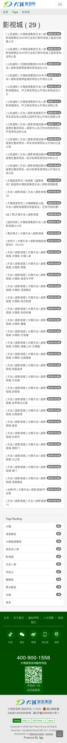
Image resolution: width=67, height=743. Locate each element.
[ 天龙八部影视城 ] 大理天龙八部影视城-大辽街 (33, 457)
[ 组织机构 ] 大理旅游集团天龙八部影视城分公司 (33, 223)
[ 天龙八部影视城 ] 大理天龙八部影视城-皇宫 (33, 423)
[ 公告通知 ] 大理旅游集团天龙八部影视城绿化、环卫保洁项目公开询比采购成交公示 (33, 90)
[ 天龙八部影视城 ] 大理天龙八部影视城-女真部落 (33, 412)
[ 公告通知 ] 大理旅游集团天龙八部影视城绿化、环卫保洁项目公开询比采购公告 (33, 103)
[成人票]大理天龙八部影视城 (33, 214)
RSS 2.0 (26, 720)
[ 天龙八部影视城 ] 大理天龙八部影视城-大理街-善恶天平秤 (33, 276)
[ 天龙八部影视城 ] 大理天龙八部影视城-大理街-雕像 (33, 321)
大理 (33, 526)
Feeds (17, 720)
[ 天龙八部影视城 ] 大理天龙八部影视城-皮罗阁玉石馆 (33, 401)
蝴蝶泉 (33, 579)
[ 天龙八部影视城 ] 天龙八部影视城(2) (33, 193)
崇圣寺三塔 (33, 549)
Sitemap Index (36, 733)
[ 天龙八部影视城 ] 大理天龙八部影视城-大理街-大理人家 (33, 254)
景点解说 (33, 587)
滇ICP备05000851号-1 (46, 713)
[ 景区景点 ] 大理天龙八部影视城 (33, 233)
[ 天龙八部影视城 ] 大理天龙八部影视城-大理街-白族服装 (33, 355)
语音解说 (33, 534)
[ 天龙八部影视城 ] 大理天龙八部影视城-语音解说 (33, 480)
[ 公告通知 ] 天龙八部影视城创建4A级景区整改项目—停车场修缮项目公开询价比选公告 (33, 142)
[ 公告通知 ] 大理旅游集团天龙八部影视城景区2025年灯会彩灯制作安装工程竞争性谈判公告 (33, 52)
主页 (5, 12)
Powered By (31, 737)
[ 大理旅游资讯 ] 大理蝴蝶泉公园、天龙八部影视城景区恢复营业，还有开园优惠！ (33, 205)
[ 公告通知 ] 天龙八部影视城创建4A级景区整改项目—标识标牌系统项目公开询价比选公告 (33, 169)
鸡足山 (33, 572)
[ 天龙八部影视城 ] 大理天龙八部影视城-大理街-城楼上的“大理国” (33, 344)
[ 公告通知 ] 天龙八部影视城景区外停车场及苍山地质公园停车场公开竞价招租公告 (33, 114)
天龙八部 (33, 564)
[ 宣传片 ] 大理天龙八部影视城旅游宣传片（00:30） (33, 242)
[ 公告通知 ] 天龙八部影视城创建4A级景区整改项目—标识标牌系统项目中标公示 (33, 156)
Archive (49, 733)
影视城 (33, 557)
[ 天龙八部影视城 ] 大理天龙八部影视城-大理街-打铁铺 (33, 333)
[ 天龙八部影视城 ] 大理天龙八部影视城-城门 (33, 468)
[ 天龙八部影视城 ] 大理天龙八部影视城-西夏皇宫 (33, 367)
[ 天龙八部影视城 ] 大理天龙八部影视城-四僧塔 (33, 389)
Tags (15, 12)
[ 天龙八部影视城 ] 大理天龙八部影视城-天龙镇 (33, 378)
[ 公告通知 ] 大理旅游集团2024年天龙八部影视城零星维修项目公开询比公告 (33, 77)
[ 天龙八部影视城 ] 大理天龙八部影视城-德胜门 (33, 446)
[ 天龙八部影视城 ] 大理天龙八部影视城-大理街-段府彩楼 (33, 310)
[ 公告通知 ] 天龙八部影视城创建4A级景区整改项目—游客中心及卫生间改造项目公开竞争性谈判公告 (33, 127)
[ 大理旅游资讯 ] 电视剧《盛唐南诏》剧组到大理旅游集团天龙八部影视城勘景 (33, 182)
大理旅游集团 (33, 541)
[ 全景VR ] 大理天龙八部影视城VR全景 (33, 491)
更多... (9, 602)
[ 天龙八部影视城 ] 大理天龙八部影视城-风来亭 (33, 434)
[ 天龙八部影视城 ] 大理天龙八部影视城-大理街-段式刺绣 (33, 299)
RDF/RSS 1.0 (39, 720)
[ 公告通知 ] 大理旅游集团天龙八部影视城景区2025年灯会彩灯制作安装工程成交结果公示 (33, 37)
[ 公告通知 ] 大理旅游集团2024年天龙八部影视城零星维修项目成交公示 (33, 65)
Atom (50, 720)
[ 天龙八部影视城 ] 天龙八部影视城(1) (33, 502)
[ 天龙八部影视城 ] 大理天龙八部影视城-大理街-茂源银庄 (33, 288)
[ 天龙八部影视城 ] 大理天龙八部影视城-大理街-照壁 (33, 265)
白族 (33, 594)
